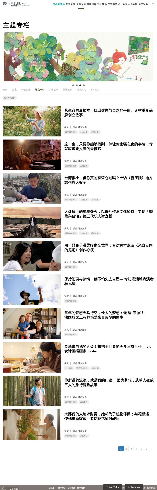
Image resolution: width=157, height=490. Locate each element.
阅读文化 (81, 89)
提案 (14, 89)
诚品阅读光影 (9, 98)
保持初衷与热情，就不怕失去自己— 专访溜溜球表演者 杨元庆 (109, 281)
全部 (5, 89)
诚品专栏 (39, 89)
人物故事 (53, 89)
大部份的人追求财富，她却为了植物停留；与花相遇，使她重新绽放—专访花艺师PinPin (108, 416)
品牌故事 (67, 89)
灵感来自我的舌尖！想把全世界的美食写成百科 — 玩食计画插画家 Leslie (107, 349)
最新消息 (91, 4)
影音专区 (70, 4)
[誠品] (16, 4)
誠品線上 (52, 488)
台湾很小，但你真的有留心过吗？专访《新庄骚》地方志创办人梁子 (108, 180)
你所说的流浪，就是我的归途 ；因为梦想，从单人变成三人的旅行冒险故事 (109, 382)
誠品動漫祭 (59, 4)
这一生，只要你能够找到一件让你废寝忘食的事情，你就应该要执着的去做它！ (108, 146)
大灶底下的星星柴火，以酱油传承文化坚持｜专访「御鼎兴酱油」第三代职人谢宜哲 (108, 214)
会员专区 (133, 4)
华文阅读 (69, 368)
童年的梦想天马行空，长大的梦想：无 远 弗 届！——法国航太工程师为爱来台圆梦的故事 (108, 315)
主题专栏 (81, 4)
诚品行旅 (62, 488)
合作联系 (122, 488)
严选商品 (112, 4)
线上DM (122, 4)
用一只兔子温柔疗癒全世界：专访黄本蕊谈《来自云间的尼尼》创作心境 (108, 247)
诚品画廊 (71, 488)
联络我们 (151, 488)
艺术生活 (95, 89)
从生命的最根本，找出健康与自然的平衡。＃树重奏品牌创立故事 (108, 112)
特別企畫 (26, 89)
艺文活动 (102, 4)
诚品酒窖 (81, 488)
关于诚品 (143, 4)
